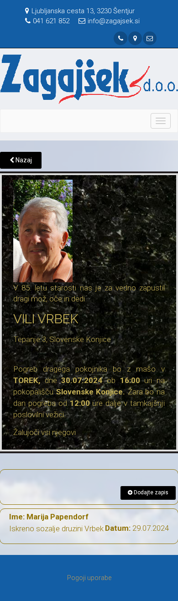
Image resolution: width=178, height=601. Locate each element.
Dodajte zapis (150, 492)
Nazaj (23, 160)
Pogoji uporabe (89, 577)
